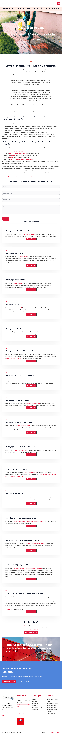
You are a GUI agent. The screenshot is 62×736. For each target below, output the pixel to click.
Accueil (34, 699)
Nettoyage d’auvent (51, 707)
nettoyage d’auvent (17, 307)
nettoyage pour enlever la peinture (20, 450)
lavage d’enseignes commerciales (22, 379)
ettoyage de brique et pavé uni (13, 358)
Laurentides (42, 113)
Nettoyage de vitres (52, 705)
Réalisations (35, 705)
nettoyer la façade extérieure (28, 234)
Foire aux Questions (37, 707)
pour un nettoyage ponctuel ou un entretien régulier (21, 176)
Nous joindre (35, 709)
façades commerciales (27, 159)
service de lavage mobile (31, 472)
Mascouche (30, 113)
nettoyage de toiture (22, 256)
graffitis (11, 157)
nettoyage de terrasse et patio (32, 403)
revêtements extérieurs (17, 151)
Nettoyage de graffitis (52, 709)
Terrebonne (24, 113)
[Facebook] (3, 715)
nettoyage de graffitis (12, 334)
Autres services (51, 713)
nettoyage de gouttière (18, 283)
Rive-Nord (41, 111)
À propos (34, 701)
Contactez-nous (9, 609)
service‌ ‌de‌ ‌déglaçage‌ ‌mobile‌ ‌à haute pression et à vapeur (28, 568)
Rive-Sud (47, 111)
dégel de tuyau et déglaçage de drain (35, 543)
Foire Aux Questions (24, 625)
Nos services (35, 703)
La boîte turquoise (55, 732)
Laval (35, 113)
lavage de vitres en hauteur (24, 425)
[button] (31, 239)
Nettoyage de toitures (52, 703)
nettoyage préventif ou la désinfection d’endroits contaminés (29, 521)
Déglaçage (49, 711)
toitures (13, 155)
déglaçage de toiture (31, 497)
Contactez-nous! (33, 629)
